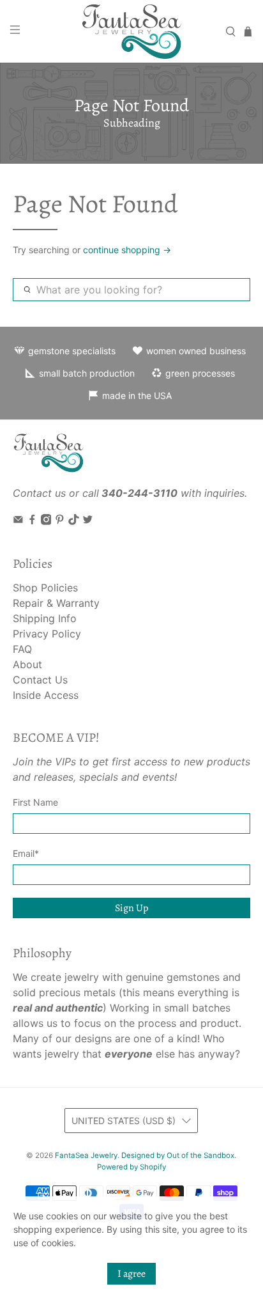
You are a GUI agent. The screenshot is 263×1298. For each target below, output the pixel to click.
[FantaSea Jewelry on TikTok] (73, 521)
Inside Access (46, 695)
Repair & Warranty (56, 603)
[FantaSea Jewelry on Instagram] (46, 521)
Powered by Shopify (131, 1166)
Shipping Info (45, 618)
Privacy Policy (47, 633)
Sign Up (131, 908)
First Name (35, 802)
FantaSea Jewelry (86, 1155)
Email (26, 853)
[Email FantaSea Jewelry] (18, 521)
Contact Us (40, 679)
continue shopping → (127, 249)
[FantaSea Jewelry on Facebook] (32, 521)
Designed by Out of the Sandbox (177, 1155)
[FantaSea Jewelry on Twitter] (87, 521)
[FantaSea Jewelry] (131, 31)
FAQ (22, 649)
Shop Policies (45, 587)
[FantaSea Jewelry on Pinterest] (59, 521)
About (27, 664)
